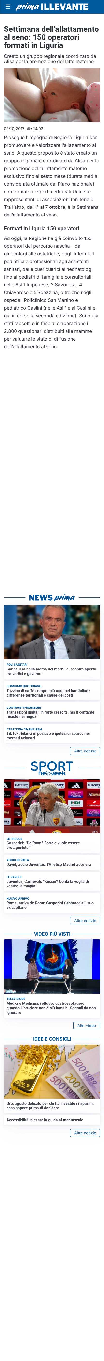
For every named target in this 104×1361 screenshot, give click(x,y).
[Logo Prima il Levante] (52, 7)
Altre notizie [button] (85, 751)
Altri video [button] (86, 1025)
